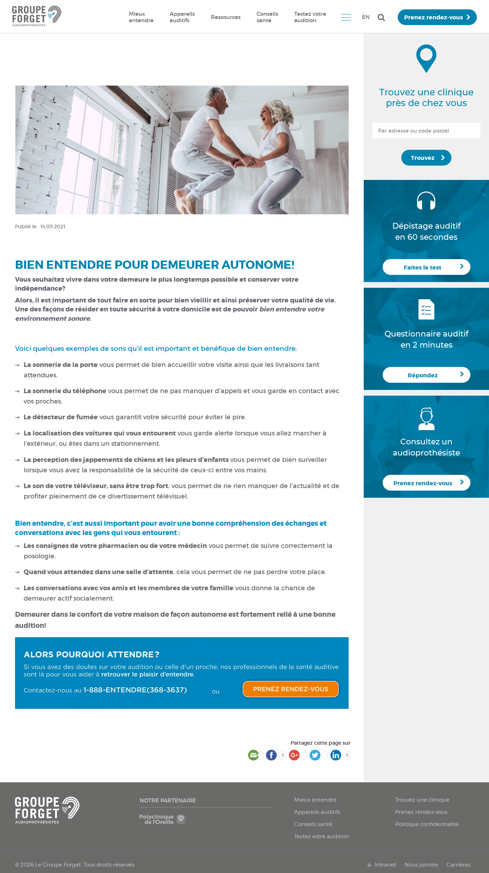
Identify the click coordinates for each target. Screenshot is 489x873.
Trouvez (423, 158)
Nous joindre (421, 865)
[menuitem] (141, 17)
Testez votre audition (310, 17)
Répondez (423, 375)
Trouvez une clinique (422, 800)
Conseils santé (267, 17)
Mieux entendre (141, 17)
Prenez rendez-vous (433, 17)
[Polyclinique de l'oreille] (171, 823)
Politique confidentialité (427, 824)
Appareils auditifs (182, 17)
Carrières (458, 865)
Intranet (385, 865)
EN (366, 17)
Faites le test (422, 267)
